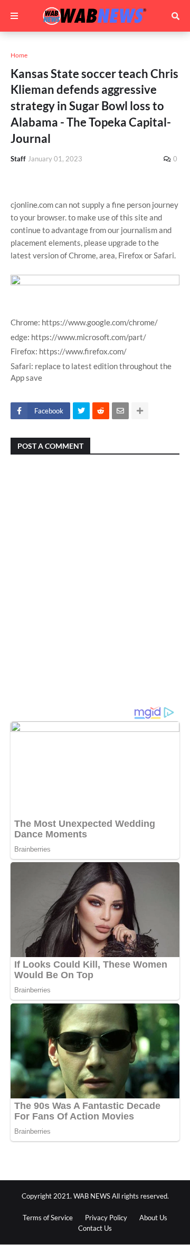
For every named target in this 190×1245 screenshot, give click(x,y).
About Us (153, 1217)
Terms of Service (48, 1217)
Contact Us (95, 1228)
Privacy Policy (106, 1217)
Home (19, 55)
